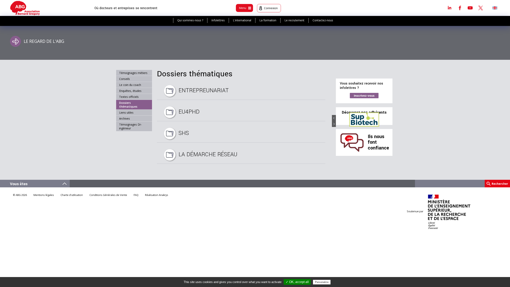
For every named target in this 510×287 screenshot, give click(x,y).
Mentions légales (43, 195)
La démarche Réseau (207, 154)
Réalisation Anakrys (156, 195)
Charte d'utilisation (72, 195)
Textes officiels (129, 97)
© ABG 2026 (20, 195)
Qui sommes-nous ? (190, 20)
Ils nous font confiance (378, 142)
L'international (242, 20)
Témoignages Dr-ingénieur (130, 126)
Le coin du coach (130, 85)
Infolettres (218, 20)
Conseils (124, 79)
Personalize (322, 282)
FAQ (136, 195)
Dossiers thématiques (128, 104)
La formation (267, 20)
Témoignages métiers (133, 73)
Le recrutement (294, 20)
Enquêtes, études (130, 91)
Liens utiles (126, 112)
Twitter (480, 7)
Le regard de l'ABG (44, 41)
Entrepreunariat (203, 90)
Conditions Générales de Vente (108, 195)
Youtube (470, 7)
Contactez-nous (323, 20)
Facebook (459, 7)
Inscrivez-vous (364, 95)
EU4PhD (189, 112)
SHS (183, 133)
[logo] (25, 8)
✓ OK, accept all (297, 282)
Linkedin (449, 7)
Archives (124, 118)
